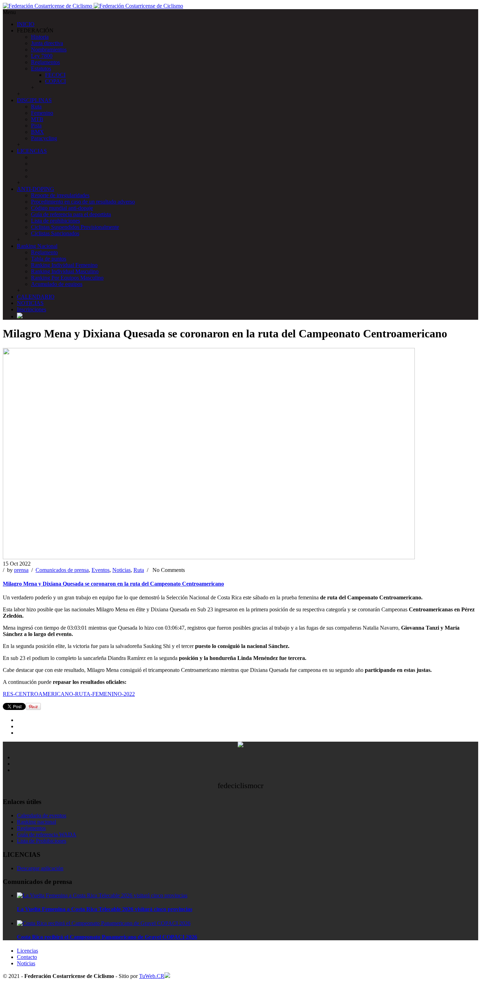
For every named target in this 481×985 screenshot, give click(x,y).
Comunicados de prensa (62, 570)
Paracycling (44, 138)
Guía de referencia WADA (46, 834)
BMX (37, 132)
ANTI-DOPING (35, 189)
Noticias (121, 570)
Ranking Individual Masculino (65, 271)
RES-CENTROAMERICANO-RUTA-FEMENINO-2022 (69, 694)
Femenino (42, 113)
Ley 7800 (41, 56)
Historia (40, 37)
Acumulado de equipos (56, 284)
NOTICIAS (30, 303)
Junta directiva (47, 43)
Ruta (36, 107)
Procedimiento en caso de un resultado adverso (83, 202)
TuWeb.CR (151, 976)
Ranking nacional (36, 822)
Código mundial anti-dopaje (62, 208)
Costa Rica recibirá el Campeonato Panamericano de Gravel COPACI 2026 (107, 937)
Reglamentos (45, 62)
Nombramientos (49, 49)
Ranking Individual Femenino (64, 265)
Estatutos (41, 68)
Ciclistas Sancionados (55, 233)
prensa (21, 570)
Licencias (27, 951)
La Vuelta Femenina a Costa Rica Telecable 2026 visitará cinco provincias (104, 909)
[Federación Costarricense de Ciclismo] (93, 6)
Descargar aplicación (40, 868)
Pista (36, 126)
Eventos (101, 570)
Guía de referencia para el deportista (71, 214)
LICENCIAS (32, 151)
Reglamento (44, 252)
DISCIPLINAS (34, 100)
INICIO (26, 24)
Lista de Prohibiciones (41, 841)
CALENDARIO (36, 297)
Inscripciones (31, 309)
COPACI (55, 81)
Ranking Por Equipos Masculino (67, 278)
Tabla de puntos (48, 259)
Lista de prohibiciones (55, 221)
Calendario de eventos (41, 815)
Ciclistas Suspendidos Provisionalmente (75, 227)
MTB (37, 119)
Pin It (33, 706)
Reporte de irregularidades (60, 195)
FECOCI (55, 75)
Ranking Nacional (37, 246)
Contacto (27, 957)
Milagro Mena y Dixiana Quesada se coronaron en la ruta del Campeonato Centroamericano (113, 584)
